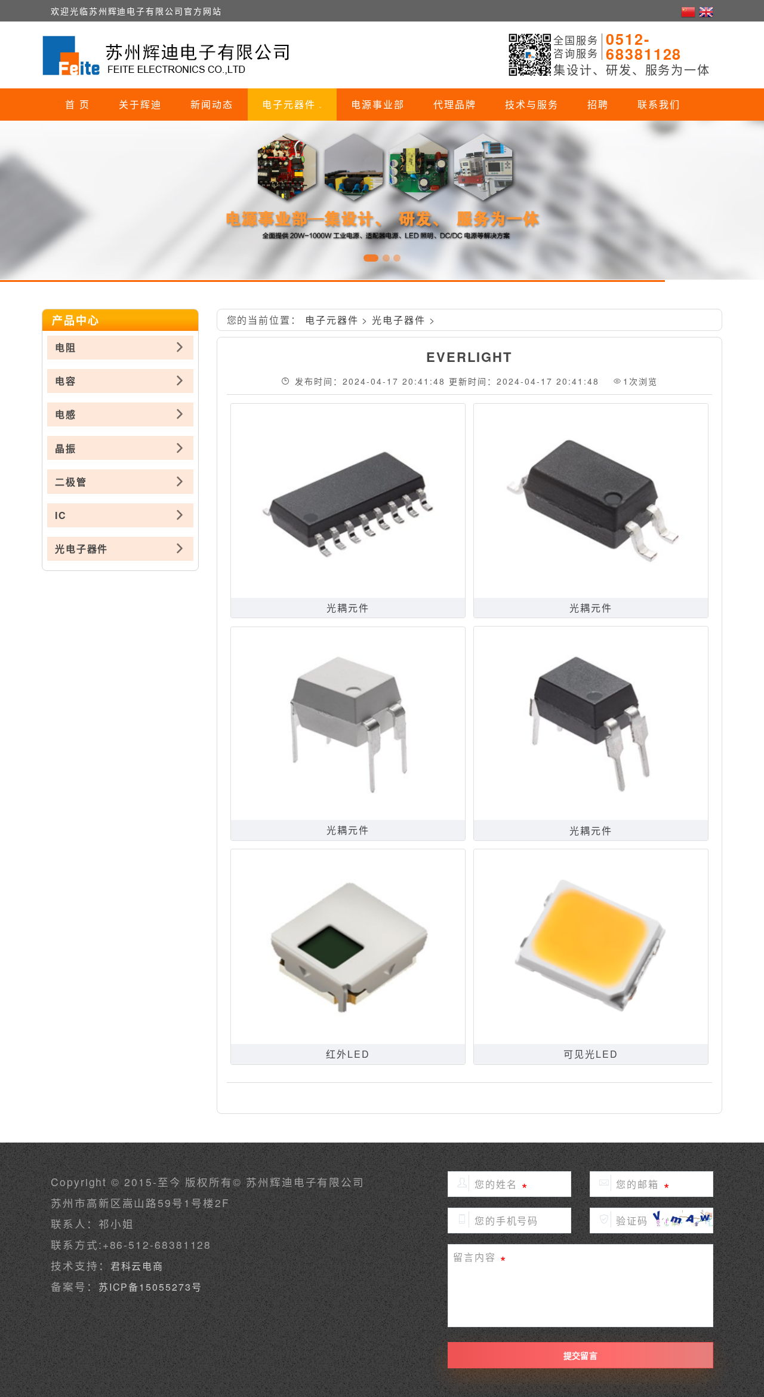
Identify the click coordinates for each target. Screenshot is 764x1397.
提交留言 (580, 1355)
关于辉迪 (140, 104)
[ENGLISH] (706, 11)
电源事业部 (378, 104)
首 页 (77, 104)
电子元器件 (290, 104)
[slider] (382, 200)
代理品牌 (454, 104)
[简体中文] (690, 11)
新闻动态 (211, 104)
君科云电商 (137, 1266)
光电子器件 (399, 320)
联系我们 (658, 104)
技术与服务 (532, 104)
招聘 (598, 104)
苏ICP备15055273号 (150, 1287)
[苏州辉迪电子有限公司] (168, 55)
